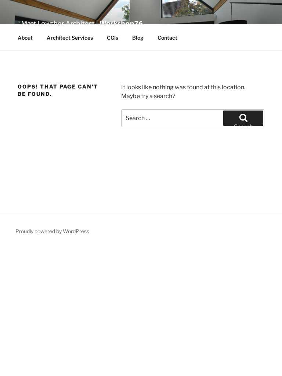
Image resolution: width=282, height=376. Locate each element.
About (25, 38)
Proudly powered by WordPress (52, 231)
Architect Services (70, 38)
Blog (138, 38)
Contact (167, 38)
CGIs (112, 38)
